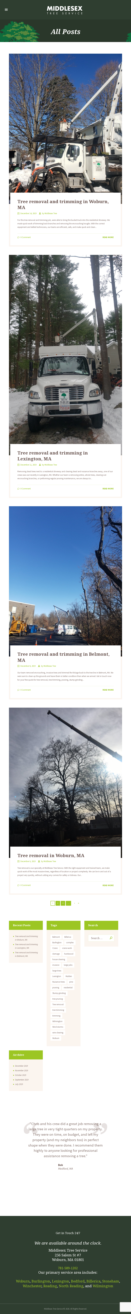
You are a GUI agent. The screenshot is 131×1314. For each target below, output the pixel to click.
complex (70, 942)
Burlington (57, 942)
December (21, 1066)
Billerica (67, 937)
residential (68, 987)
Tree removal (58, 1004)
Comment (25, 237)
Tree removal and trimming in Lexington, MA (52, 456)
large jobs (68, 965)
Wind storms (57, 1027)
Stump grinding (59, 993)
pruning (55, 987)
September (21, 1079)
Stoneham (110, 1281)
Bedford (78, 1281)
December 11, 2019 (28, 464)
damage (56, 953)
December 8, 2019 (27, 666)
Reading (50, 1285)
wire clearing (57, 1032)
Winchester (32, 1285)
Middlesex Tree (51, 213)
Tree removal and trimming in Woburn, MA (63, 204)
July (19, 1084)
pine (71, 981)
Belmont (56, 937)
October (20, 1075)
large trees (56, 970)
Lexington (56, 976)
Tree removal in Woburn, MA (50, 855)
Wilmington (57, 1021)
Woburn (55, 1038)
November (21, 1070)
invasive (55, 965)
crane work (67, 948)
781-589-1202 (68, 1268)
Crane (55, 948)
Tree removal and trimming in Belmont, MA (63, 657)
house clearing (58, 959)
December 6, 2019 (27, 861)
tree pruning (57, 999)
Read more (108, 237)
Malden (69, 976)
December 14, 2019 (28, 213)
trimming (56, 1015)
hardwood (68, 953)
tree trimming (58, 1010)
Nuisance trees (58, 981)
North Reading (71, 1285)
